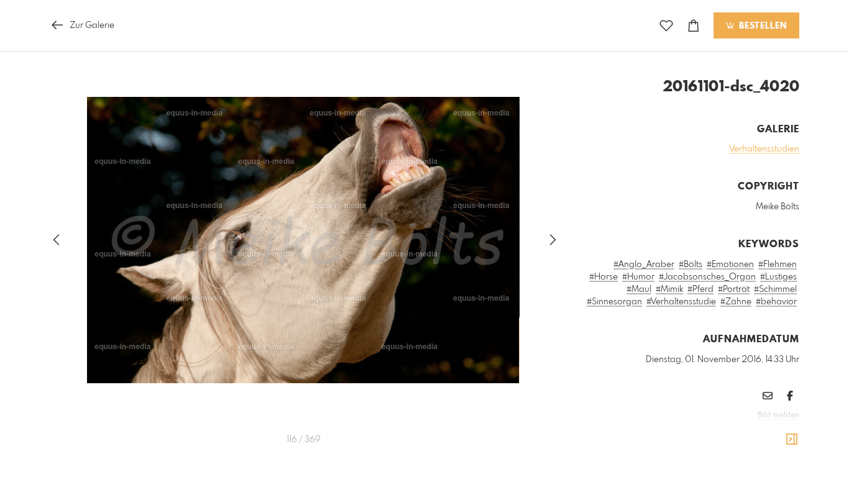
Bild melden (778, 415)
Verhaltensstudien (764, 149)
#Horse (603, 277)
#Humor (638, 277)
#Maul (638, 289)
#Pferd (700, 289)
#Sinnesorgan (614, 302)
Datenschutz (777, 432)
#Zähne (735, 302)
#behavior (776, 302)
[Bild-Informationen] (791, 439)
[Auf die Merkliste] (666, 25)
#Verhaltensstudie (681, 302)
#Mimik (669, 289)
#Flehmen (777, 264)
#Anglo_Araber (643, 264)
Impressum (729, 432)
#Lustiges (778, 277)
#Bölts (690, 264)
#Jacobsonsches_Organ (707, 277)
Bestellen (761, 26)
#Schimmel (775, 289)
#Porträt (734, 289)
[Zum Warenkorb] (693, 25)
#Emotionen (730, 264)
